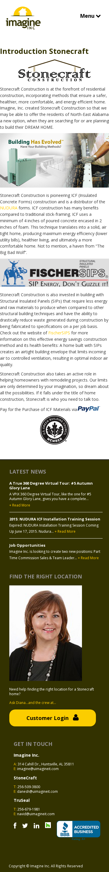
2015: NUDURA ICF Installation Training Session (54, 519)
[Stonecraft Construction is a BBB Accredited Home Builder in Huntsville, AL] (78, 831)
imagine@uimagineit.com (38, 768)
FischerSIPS (59, 333)
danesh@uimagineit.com (37, 791)
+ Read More (19, 505)
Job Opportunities (27, 545)
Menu (88, 15)
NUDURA (9, 208)
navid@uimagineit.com (36, 813)
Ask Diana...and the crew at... (32, 702)
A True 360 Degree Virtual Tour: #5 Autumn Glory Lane (51, 486)
